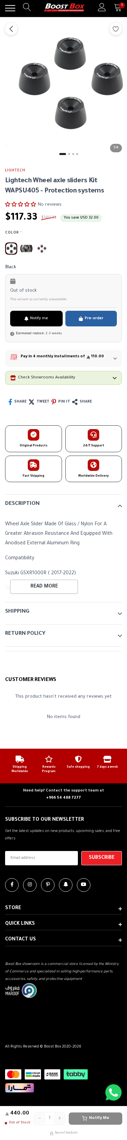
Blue (26, 248)
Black (11, 248)
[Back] (11, 29)
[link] (12, 885)
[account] (102, 8)
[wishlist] (116, 29)
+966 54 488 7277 (63, 798)
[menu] (10, 8)
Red (42, 248)
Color (13, 233)
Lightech (15, 171)
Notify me (39, 319)
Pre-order (94, 319)
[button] (20, 205)
